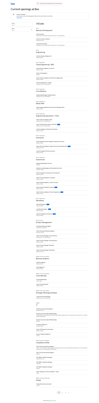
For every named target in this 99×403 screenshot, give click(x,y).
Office (13, 28)
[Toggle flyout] (31, 29)
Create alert (19, 17)
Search (13, 23)
